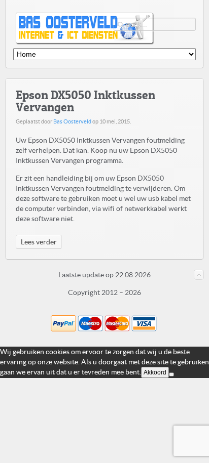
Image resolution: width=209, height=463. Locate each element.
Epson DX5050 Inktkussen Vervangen (85, 101)
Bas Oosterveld (72, 121)
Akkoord (155, 372)
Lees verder (39, 242)
